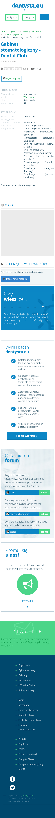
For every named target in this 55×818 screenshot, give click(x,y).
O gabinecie (24, 665)
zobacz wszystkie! (26, 435)
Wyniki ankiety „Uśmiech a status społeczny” (30, 425)
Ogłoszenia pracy (26, 670)
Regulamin (23, 744)
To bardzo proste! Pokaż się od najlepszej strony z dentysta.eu (25, 567)
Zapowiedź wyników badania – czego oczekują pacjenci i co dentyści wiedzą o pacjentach (31, 396)
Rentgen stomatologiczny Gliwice (30, 766)
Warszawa (29, 97)
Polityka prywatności (28, 754)
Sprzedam (23, 704)
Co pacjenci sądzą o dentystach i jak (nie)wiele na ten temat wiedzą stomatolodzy (30, 380)
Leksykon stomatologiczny (26, 727)
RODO (21, 749)
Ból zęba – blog (26, 690)
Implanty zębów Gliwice (29, 720)
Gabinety (22, 675)
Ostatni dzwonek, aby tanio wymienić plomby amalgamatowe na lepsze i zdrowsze (31, 364)
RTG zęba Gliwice (26, 685)
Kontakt (22, 739)
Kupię (21, 699)
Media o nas (24, 680)
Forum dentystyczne (28, 710)
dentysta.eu (28, 795)
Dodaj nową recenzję (16, 278)
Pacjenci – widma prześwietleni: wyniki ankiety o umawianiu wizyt (28, 412)
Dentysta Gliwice (26, 715)
